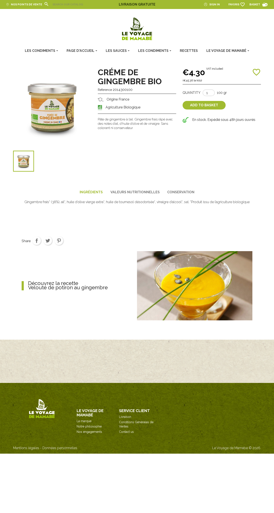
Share (36, 240)
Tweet (47, 240)
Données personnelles (59, 448)
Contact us (126, 432)
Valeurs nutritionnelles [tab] (135, 192)
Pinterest (59, 240)
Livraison (125, 416)
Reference (105, 90)
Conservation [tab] (180, 192)
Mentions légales (26, 448)
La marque (84, 421)
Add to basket (204, 105)
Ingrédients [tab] (91, 192)
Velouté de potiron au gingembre (68, 286)
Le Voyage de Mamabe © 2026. (236, 448)
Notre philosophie (89, 426)
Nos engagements (89, 432)
